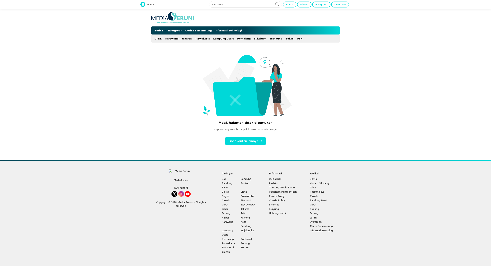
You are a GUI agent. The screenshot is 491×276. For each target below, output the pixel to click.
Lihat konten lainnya (243, 141)
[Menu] (144, 4)
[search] (277, 4)
